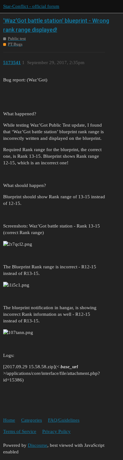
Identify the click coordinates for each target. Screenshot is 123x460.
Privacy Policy (56, 431)
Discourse (37, 445)
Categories (31, 420)
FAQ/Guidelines (63, 420)
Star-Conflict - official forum (31, 6)
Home (9, 420)
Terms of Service (19, 431)
